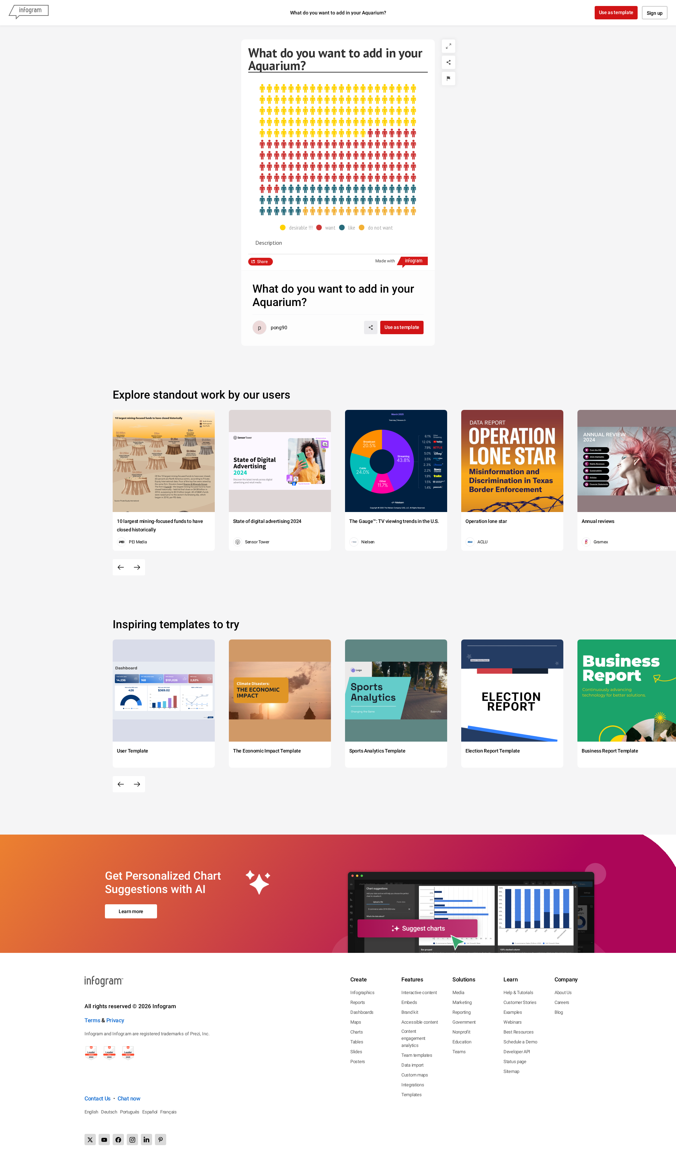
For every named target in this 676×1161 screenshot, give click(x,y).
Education (461, 1041)
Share (262, 261)
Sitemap (511, 1071)
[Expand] (448, 46)
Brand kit (409, 1012)
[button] (298, 227)
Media (458, 992)
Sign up (655, 13)
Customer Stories (519, 1002)
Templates (411, 1094)
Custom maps (414, 1075)
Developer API (516, 1051)
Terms (92, 1020)
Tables (356, 1041)
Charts (356, 1032)
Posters (357, 1061)
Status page (514, 1061)
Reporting (461, 1012)
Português (129, 1112)
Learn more (131, 911)
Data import (412, 1065)
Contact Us (97, 1098)
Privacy (115, 1020)
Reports (357, 1002)
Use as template (616, 12)
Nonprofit (461, 1032)
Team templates (416, 1055)
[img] (338, 111)
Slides (356, 1051)
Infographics (362, 992)
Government (464, 1022)
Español (149, 1112)
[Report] (448, 78)
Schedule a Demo (520, 1041)
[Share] (448, 62)
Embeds (409, 1002)
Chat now (129, 1098)
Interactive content (419, 992)
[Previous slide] (120, 567)
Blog (559, 1012)
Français (168, 1112)
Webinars (512, 1022)
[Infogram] (28, 12)
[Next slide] (137, 567)
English (91, 1112)
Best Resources (518, 1032)
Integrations (412, 1084)
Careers (562, 1002)
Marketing (461, 1002)
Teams (459, 1051)
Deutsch (109, 1112)
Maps (355, 1022)
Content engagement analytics (413, 1038)
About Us (563, 992)
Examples (512, 1012)
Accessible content (419, 1022)
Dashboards (362, 1012)
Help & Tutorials (518, 992)
